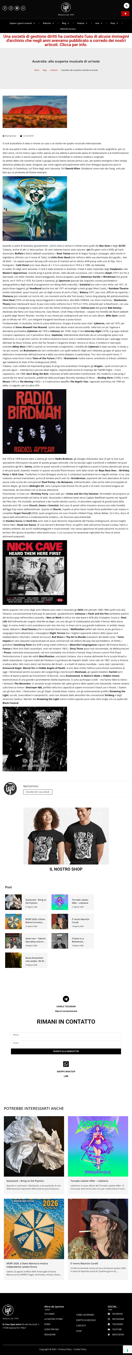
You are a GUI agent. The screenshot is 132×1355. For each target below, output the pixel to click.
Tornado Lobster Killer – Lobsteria (89, 1180)
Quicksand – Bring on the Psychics (25, 1180)
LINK (66, 1076)
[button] (126, 6)
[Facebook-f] (5, 8)
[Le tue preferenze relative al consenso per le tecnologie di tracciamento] (127, 1350)
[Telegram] (17, 8)
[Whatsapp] (23, 8)
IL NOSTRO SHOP (66, 869)
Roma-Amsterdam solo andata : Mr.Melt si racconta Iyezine (36, 961)
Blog (64, 23)
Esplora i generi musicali (21, 23)
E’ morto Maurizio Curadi (84, 1263)
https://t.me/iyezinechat (66, 1011)
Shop (112, 23)
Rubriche (47, 23)
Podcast (80, 23)
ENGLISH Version (68, 29)
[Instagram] (11, 8)
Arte (97, 23)
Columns (54, 70)
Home (36, 70)
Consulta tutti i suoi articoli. (38, 792)
